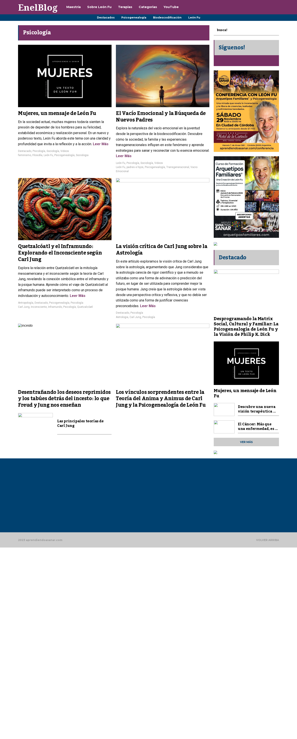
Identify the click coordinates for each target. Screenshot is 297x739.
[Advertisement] (58, 497)
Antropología (25, 302)
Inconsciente (39, 306)
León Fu (194, 17)
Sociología (53, 151)
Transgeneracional (177, 167)
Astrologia (122, 317)
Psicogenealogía (133, 17)
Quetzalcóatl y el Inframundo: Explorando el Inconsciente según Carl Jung (60, 253)
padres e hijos (135, 167)
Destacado (24, 151)
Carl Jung (24, 306)
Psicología (39, 151)
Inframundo (55, 306)
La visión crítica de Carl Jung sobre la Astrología (161, 249)
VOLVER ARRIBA (267, 540)
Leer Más (100, 144)
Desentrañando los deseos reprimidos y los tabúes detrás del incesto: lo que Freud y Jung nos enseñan (64, 398)
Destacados (106, 17)
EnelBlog (38, 7)
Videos (64, 151)
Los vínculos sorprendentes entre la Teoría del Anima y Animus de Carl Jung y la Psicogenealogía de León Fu (161, 398)
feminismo (24, 155)
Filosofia (37, 155)
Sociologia (82, 155)
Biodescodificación (167, 17)
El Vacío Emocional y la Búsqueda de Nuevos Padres (161, 116)
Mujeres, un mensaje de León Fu (57, 113)
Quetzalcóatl (85, 306)
